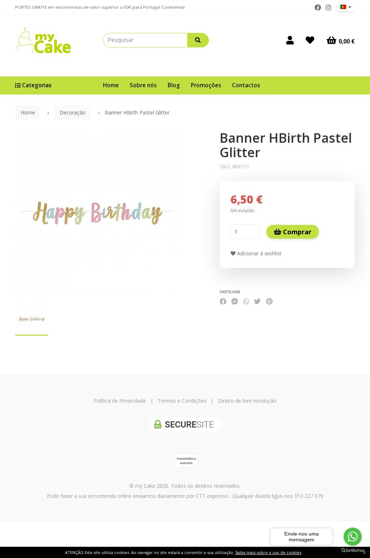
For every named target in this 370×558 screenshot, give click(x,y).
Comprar (296, 231)
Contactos (246, 85)
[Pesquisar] (198, 40)
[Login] (290, 40)
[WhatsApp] (246, 301)
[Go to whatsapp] (353, 537)
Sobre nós (143, 85)
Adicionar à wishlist (258, 253)
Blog (174, 85)
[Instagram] (328, 7)
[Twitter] (257, 301)
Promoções (206, 85)
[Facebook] (318, 7)
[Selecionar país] (346, 7)
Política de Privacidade (120, 400)
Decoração (73, 112)
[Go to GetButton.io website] (352, 550)
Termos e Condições (182, 400)
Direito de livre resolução (247, 400)
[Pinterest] (269, 301)
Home (111, 85)
